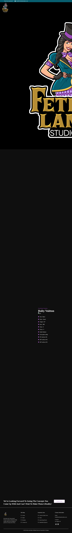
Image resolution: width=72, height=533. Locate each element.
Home (23, 515)
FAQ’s (40, 517)
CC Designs (47, 530)
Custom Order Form (43, 515)
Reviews (24, 520)
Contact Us (24, 522)
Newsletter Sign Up (43, 522)
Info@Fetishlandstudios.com (22, 1)
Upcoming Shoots (43, 520)
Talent (23, 517)
